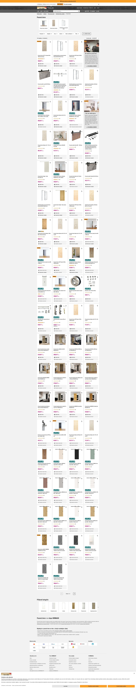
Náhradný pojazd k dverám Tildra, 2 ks (60, 320)
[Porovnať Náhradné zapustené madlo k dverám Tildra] (82, 277)
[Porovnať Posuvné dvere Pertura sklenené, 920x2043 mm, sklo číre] (82, 248)
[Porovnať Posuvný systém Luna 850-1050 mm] (50, 70)
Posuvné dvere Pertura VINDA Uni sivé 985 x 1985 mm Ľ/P (60, 493)
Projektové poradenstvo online (55, 663)
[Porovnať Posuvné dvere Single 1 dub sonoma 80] (66, 191)
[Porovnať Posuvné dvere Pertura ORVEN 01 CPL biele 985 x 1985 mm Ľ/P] (97, 478)
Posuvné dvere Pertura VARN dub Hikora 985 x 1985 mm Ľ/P (91, 521)
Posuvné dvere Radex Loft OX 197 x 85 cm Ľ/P (60, 116)
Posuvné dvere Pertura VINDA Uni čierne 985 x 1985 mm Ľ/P (75, 464)
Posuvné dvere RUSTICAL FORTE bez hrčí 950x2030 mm (75, 350)
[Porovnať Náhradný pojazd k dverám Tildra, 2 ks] (66, 306)
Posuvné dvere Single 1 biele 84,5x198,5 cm (43, 177)
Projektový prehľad (52, 661)
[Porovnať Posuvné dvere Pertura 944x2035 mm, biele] (66, 131)
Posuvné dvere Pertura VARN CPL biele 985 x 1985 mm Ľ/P (75, 521)
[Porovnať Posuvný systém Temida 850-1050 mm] (97, 163)
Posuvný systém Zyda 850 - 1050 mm (75, 145)
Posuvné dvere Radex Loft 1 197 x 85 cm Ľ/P (44, 146)
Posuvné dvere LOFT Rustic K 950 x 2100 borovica (60, 262)
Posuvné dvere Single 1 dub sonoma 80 (60, 205)
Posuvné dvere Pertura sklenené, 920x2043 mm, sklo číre (75, 262)
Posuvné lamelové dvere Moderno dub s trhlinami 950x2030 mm (75, 378)
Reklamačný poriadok (92, 667)
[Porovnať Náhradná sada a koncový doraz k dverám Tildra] (50, 306)
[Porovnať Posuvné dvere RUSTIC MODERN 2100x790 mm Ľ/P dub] (50, 536)
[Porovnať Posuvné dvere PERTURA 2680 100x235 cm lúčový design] (66, 564)
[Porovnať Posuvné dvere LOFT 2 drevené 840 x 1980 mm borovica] (50, 42)
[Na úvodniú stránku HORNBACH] (42, 8)
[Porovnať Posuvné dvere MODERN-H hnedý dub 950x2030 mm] (97, 393)
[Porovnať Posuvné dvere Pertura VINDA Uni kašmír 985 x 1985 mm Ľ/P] (66, 450)
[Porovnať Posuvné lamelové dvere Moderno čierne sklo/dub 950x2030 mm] (50, 393)
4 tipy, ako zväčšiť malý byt (90, 113)
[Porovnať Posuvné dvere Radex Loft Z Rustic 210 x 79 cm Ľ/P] (82, 163)
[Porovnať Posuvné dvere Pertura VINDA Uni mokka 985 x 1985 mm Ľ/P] (50, 478)
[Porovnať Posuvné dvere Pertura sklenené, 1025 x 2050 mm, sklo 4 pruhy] (50, 101)
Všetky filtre (87, 33)
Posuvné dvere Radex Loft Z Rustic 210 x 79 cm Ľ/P (75, 177)
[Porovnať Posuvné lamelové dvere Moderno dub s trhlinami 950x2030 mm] (82, 364)
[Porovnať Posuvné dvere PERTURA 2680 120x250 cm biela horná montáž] (66, 536)
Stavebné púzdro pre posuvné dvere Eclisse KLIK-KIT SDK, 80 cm (44, 205)
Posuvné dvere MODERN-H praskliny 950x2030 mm (75, 407)
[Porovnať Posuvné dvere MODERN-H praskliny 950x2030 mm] (82, 393)
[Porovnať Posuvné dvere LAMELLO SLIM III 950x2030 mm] (66, 335)
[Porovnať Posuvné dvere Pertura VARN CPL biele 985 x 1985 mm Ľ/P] (82, 507)
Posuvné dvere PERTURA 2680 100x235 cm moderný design (43, 578)
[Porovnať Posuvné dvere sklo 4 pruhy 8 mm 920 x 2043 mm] (97, 220)
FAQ (30, 658)
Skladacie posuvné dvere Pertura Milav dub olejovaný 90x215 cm (44, 464)
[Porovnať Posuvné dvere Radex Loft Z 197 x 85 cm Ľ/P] (97, 421)
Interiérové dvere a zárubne (60, 13)
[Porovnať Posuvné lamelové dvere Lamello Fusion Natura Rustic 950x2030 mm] (97, 364)
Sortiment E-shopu (52, 658)
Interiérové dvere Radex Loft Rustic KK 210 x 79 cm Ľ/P (91, 205)
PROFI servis (51, 665)
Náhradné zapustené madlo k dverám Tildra (75, 291)
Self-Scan (71, 667)
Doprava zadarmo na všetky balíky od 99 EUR (69, 1)
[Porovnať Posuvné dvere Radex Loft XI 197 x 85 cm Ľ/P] (97, 306)
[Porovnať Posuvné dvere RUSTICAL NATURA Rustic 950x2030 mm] (50, 364)
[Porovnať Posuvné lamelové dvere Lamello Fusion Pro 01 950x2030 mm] (66, 393)
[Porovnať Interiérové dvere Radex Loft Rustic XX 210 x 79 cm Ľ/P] (97, 70)
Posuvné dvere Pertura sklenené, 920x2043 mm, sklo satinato (59, 177)
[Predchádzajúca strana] (62, 594)
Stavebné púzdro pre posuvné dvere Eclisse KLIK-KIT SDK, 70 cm (60, 56)
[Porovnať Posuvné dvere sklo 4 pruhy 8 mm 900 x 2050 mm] (50, 248)
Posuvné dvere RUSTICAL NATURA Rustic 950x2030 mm (43, 378)
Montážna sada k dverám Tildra (90, 290)
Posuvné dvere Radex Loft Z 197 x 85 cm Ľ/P (91, 435)
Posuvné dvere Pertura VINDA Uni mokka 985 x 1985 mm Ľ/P (43, 493)
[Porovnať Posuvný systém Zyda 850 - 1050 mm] (82, 131)
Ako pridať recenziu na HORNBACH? (37, 670)
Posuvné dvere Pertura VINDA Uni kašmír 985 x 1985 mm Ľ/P (59, 464)
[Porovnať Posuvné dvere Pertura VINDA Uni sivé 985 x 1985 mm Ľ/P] (66, 478)
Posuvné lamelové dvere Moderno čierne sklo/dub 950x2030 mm (44, 407)
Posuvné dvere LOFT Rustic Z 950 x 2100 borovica (75, 320)
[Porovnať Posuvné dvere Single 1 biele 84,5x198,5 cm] (50, 163)
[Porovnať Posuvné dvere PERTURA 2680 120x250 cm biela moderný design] (82, 536)
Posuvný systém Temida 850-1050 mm (91, 176)
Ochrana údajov (91, 670)
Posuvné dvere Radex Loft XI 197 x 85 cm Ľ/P (91, 320)
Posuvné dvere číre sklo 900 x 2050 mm (60, 435)
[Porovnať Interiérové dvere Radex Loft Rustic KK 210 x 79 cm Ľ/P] (97, 191)
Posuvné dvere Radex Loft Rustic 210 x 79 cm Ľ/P (75, 435)
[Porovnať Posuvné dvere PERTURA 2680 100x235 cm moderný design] (50, 564)
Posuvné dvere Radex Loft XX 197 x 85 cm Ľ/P (60, 234)
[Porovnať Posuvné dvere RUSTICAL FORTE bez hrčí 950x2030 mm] (82, 335)
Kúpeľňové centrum (72, 661)
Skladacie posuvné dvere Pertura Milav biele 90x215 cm (44, 291)
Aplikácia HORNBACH (53, 670)
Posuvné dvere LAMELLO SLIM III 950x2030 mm (59, 350)
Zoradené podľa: (88, 38)
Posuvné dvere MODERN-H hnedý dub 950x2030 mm (91, 407)
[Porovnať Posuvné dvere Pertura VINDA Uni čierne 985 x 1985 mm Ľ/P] (82, 450)
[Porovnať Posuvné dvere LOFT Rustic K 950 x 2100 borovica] (66, 248)
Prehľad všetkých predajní (74, 658)
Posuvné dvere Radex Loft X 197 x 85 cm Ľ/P (75, 234)
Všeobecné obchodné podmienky (94, 665)
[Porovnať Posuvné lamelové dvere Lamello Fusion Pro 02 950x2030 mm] (66, 364)
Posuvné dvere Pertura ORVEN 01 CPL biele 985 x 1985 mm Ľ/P (91, 493)
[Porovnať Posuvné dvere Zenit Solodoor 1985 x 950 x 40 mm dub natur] (50, 220)
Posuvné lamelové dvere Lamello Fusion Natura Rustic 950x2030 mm (91, 378)
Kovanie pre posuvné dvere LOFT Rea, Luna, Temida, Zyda (44, 435)
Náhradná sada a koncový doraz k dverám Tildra (44, 320)
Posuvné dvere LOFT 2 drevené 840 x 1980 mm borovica (44, 56)
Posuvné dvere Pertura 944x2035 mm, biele (59, 146)
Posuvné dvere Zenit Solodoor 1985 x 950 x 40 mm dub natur (44, 234)
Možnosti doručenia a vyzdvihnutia (36, 665)
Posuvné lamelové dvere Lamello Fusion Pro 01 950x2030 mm (60, 407)
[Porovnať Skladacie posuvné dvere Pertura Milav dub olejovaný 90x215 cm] (50, 450)
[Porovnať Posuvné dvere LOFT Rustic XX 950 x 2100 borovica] (82, 42)
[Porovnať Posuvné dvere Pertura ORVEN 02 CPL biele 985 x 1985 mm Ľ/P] (82, 478)
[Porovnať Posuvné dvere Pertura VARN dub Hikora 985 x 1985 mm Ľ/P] (97, 507)
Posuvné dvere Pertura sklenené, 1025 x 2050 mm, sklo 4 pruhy (43, 116)
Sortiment (44, 13)
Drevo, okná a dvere (51, 13)
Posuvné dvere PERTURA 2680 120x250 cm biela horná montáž (59, 550)
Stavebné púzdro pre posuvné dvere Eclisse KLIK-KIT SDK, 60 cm (75, 85)
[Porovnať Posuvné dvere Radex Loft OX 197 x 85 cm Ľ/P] (66, 101)
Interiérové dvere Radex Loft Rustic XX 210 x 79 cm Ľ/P (91, 85)
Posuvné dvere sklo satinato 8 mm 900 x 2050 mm (59, 291)
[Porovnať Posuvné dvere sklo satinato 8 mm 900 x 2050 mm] (66, 277)
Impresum (90, 661)
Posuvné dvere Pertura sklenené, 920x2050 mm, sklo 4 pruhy (75, 116)
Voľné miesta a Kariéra (92, 658)
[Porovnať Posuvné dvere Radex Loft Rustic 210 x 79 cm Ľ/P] (82, 421)
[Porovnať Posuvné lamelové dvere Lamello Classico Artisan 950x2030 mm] (50, 335)
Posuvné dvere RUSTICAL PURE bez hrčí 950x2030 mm (91, 350)
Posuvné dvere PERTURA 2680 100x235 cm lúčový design (59, 578)
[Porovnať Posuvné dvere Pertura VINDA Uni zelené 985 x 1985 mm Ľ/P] (97, 450)
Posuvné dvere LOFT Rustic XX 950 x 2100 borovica (75, 56)
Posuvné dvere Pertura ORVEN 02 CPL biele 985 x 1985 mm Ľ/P (75, 493)
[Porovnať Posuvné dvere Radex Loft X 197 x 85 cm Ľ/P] (82, 220)
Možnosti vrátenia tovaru (34, 667)
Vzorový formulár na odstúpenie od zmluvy (38, 663)
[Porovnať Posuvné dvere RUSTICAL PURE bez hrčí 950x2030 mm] (97, 335)
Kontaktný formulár (33, 661)
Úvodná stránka (39, 13)
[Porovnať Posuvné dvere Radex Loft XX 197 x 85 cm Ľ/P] (66, 220)
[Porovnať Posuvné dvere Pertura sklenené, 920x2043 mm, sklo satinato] (66, 163)
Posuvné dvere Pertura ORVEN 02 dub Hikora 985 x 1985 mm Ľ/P (44, 521)
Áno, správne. (60, 4)
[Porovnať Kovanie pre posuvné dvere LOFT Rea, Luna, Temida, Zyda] (50, 421)
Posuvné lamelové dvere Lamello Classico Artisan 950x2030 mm (43, 350)
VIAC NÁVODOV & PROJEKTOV (92, 66)
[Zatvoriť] (99, 4)
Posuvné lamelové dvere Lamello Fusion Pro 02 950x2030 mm (60, 378)
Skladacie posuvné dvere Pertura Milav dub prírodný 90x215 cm (91, 262)
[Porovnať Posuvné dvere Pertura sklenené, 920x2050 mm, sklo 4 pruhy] (82, 101)
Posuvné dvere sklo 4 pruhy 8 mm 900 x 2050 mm (44, 262)
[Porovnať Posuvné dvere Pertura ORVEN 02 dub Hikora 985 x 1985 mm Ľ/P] (50, 507)
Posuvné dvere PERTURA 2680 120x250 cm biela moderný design (75, 550)
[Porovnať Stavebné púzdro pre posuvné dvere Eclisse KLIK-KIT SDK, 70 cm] (66, 42)
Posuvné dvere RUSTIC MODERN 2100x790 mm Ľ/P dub (43, 550)
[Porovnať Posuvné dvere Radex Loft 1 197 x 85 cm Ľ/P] (50, 131)
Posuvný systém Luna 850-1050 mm (44, 84)
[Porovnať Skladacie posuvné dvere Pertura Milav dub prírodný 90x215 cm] (97, 248)
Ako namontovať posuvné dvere (91, 53)
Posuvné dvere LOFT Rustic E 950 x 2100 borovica (75, 205)
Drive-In (70, 665)
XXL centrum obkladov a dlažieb (75, 663)
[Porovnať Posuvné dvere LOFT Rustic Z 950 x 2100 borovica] (82, 306)
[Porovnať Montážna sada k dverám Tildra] (97, 277)
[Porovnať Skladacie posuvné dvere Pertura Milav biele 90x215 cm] (50, 277)
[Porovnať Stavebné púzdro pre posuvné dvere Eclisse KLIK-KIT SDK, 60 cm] (82, 70)
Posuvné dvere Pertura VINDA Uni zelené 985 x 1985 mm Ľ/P (91, 464)
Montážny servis (52, 667)
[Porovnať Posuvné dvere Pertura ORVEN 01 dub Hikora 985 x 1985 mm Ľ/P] (66, 507)
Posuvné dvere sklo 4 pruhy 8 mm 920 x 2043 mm (91, 234)
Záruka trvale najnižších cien (93, 663)
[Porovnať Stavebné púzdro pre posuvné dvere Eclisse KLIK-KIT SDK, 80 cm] (50, 191)
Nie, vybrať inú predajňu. (68, 4)
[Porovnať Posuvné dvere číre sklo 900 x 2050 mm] (66, 421)
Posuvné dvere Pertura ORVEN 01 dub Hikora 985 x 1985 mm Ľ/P (60, 521)
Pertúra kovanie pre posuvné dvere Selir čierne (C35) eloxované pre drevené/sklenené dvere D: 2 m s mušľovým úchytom (91, 147)
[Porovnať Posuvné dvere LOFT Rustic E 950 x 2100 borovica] (82, 191)
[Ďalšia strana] (74, 594)
